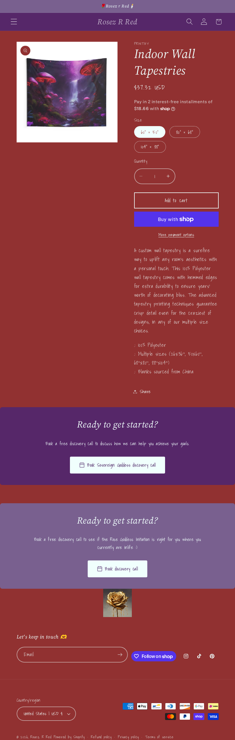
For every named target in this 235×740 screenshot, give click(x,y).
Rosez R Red (41, 737)
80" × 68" (184, 132)
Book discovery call (121, 568)
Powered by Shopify (69, 737)
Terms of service (159, 737)
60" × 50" (149, 132)
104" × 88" (150, 146)
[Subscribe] (120, 655)
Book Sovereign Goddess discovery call (121, 465)
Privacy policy (128, 737)
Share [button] (145, 391)
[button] (14, 22)
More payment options (176, 235)
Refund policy (101, 737)
